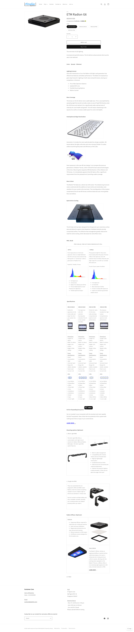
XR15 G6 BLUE (71, 26)
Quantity (68, 33)
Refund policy (57, 628)
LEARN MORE (92, 570)
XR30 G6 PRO (72, 30)
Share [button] (69, 576)
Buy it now (84, 46)
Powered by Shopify (49, 628)
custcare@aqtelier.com (30, 602)
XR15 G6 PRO (95, 27)
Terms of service (72, 628)
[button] (46, 4)
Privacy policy (64, 628)
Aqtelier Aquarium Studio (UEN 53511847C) (36, 628)
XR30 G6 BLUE (83, 27)
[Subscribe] (50, 618)
